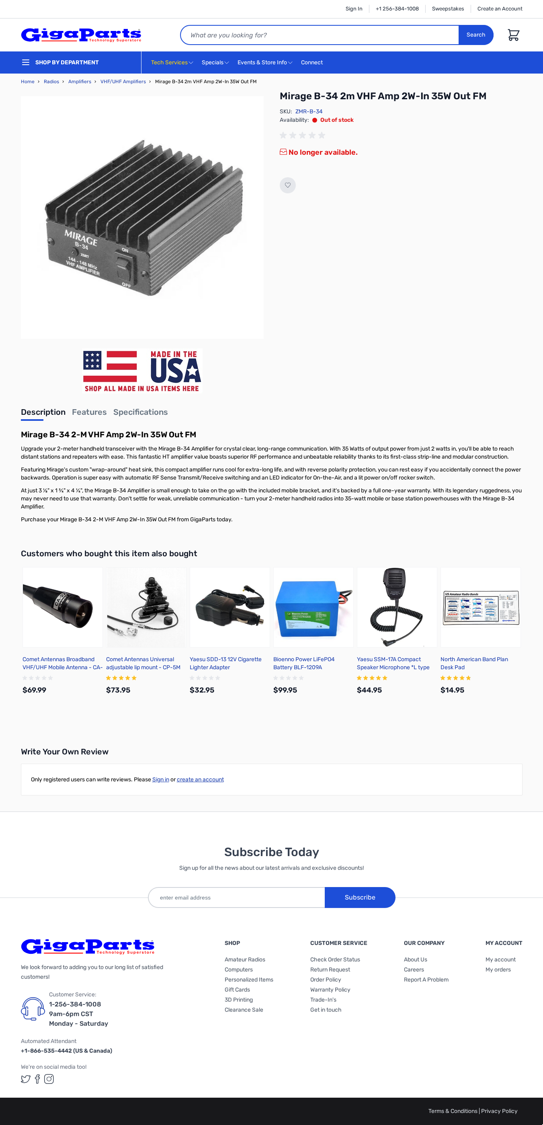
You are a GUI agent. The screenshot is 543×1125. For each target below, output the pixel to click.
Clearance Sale (244, 1009)
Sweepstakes (448, 9)
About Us (415, 959)
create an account (200, 779)
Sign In (354, 9)
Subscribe (360, 897)
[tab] (43, 414)
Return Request (330, 969)
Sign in (160, 779)
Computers (239, 969)
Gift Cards (237, 989)
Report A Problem (426, 979)
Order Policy (325, 979)
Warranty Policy (330, 989)
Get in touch (326, 1009)
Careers (414, 969)
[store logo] (81, 35)
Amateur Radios (245, 959)
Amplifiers (79, 81)
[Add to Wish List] (288, 185)
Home (28, 81)
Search (476, 34)
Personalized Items (249, 979)
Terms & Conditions (453, 1111)
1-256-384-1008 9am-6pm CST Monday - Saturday (78, 1013)
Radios (51, 81)
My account (501, 959)
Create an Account (500, 9)
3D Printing (239, 999)
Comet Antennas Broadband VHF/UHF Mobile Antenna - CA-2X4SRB (63, 667)
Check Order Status (335, 959)
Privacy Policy (499, 1111)
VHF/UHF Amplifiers (123, 81)
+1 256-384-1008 (397, 9)
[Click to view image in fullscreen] (142, 217)
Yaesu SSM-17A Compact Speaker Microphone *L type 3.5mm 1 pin (393, 667)
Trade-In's (323, 999)
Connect (312, 62)
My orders (498, 969)
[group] (304, 135)
